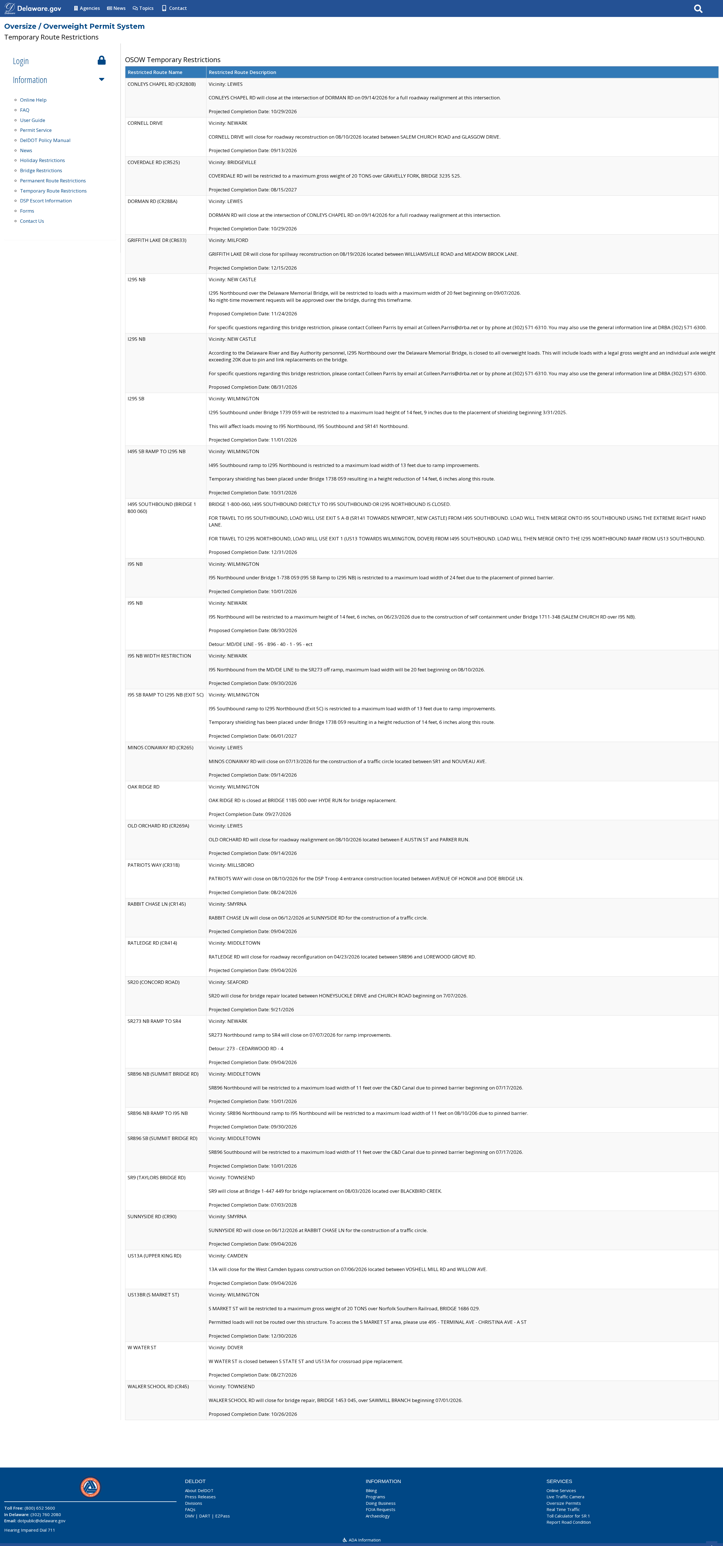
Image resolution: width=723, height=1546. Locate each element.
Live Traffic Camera (565, 1496)
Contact (177, 8)
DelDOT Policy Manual (45, 140)
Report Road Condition (568, 1522)
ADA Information (364, 1540)
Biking (371, 1490)
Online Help (33, 100)
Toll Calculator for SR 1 (568, 1516)
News (119, 8)
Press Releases (200, 1496)
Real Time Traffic (563, 1509)
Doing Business (381, 1503)
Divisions (193, 1503)
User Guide (32, 120)
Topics (146, 8)
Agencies (89, 8)
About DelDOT (199, 1490)
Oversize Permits (563, 1503)
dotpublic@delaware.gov (42, 1520)
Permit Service (36, 130)
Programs (375, 1496)
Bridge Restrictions (41, 170)
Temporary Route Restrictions (53, 190)
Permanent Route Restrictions (53, 180)
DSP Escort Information (46, 200)
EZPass (222, 1516)
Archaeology (378, 1516)
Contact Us (32, 221)
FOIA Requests (380, 1509)
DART (204, 1516)
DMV (189, 1516)
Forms (27, 211)
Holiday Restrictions (42, 160)
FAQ (24, 110)
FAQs (190, 1509)
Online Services (561, 1490)
